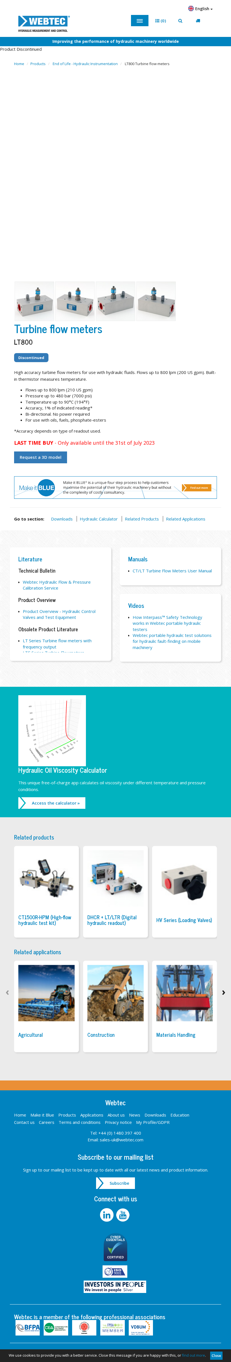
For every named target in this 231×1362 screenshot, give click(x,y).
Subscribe (119, 1183)
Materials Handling (176, 1035)
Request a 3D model (40, 457)
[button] (161, 20)
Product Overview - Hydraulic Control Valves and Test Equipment (59, 614)
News (134, 1115)
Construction (101, 1035)
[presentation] (7, 991)
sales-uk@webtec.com (121, 1139)
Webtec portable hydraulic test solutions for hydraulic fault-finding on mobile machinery (172, 641)
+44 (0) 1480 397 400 (119, 1133)
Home (19, 63)
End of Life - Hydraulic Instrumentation (85, 63)
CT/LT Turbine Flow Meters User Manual (172, 570)
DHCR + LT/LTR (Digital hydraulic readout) (112, 920)
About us (116, 1115)
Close (216, 1355)
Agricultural (30, 1035)
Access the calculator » (56, 803)
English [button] (202, 8)
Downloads (62, 519)
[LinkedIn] (108, 1214)
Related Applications (185, 519)
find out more (193, 1355)
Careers (46, 1122)
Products (38, 63)
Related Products (142, 519)
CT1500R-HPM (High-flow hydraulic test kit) (44, 920)
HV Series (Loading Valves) (184, 920)
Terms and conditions (80, 1122)
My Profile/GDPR (153, 1122)
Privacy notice (118, 1122)
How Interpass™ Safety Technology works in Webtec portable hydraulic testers (167, 623)
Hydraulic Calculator (99, 519)
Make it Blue (42, 1115)
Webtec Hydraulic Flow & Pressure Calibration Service (57, 585)
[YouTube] (123, 1214)
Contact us (24, 1122)
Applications (91, 1115)
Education (179, 1115)
